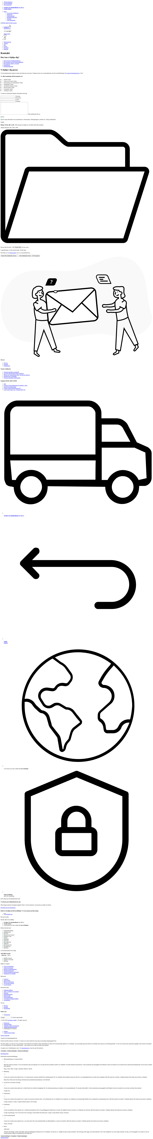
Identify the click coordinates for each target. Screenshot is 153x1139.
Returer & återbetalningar (10, 969)
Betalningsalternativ (12, 17)
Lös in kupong (7, 984)
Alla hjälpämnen (11, 20)
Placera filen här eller (7, 247)
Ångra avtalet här (5, 1035)
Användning (7, 1000)
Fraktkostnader (11, 16)
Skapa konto (7, 34)
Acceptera (3, 1051)
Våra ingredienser (8, 997)
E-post (17, 99)
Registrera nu (7, 28)
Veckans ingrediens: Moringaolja (12, 378)
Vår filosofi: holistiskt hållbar (11, 998)
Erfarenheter (7, 365)
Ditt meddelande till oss (34, 114)
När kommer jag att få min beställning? (13, 62)
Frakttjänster (7, 65)
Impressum (6, 1023)
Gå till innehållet (8, 3)
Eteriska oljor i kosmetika (10, 376)
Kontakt (9, 18)
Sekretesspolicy (8, 1024)
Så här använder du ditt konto (11, 972)
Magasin (6, 993)
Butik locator (7, 996)
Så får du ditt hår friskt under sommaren (14, 373)
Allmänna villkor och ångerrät (11, 1025)
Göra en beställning (9, 966)
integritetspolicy (26, 1048)
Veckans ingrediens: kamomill (11, 372)
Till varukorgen (8, 4)
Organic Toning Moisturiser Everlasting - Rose (15, 385)
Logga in (6, 979)
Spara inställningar (5, 1136)
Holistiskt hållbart (8, 990)
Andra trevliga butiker (9, 1032)
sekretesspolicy (13, 252)
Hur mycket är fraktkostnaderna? (12, 60)
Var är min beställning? (13, 13)
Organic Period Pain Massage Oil (12, 388)
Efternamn (18, 98)
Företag (6, 1031)
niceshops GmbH (12, 1020)
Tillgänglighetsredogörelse (10, 1027)
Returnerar (9, 14)
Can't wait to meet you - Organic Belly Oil (14, 389)
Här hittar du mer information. (8, 907)
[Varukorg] (78, 38)
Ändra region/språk (17, 1017)
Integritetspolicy (5, 1053)
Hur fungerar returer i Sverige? (11, 63)
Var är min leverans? (9, 983)
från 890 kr (14, 7)
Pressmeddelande (8, 994)
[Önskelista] (5, 36)
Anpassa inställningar (23, 1051)
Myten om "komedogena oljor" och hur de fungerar (17, 375)
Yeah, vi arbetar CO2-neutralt (11, 991)
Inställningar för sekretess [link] (10, 1028)
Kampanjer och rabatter (10, 973)
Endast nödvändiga (12, 1051)
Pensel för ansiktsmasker (10, 387)
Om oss (6, 363)
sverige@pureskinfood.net (73, 73)
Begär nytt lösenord (9, 982)
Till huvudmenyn (8, 2)
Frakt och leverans (8, 968)
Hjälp (5, 11)
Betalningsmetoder (8, 66)
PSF (5, 384)
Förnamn (18, 96)
